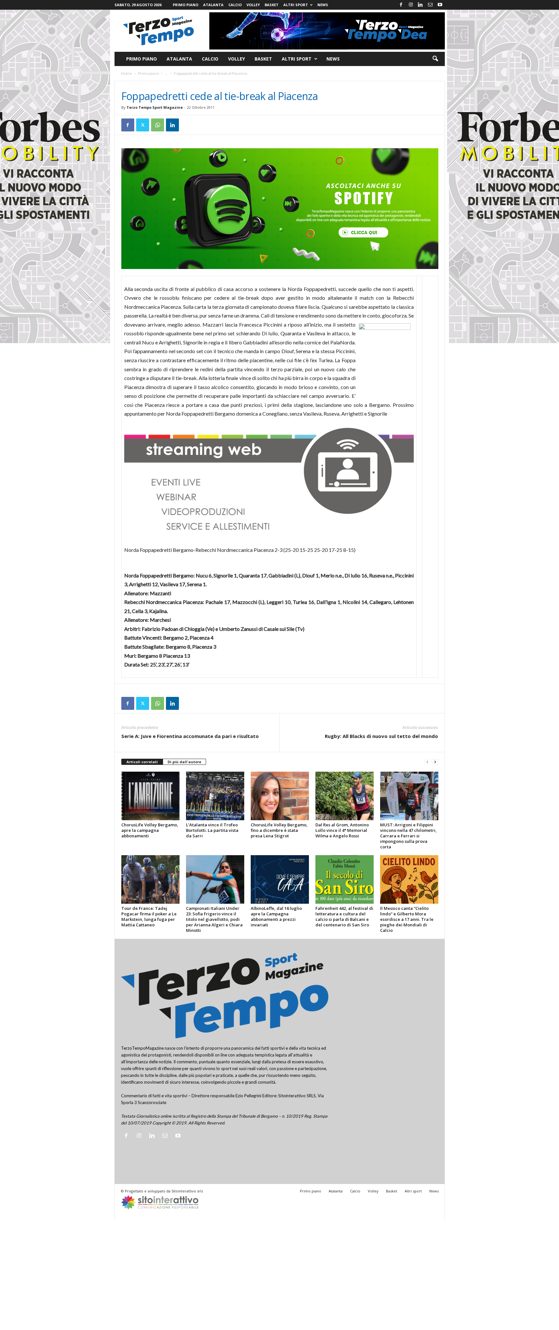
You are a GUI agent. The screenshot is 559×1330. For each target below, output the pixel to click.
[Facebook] (401, 5)
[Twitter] (142, 124)
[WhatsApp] (157, 124)
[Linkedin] (420, 5)
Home (126, 73)
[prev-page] (427, 762)
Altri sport (295, 4)
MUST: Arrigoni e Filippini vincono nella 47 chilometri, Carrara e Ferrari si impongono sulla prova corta (408, 836)
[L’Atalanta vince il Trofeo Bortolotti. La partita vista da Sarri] (215, 796)
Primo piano (185, 4)
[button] (435, 59)
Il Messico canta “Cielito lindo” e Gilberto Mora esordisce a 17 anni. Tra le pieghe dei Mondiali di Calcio (406, 919)
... (166, 73)
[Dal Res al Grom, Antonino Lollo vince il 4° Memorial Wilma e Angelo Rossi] (344, 796)
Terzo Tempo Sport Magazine (154, 107)
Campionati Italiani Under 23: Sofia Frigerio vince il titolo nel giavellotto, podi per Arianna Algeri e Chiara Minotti (214, 919)
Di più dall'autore (184, 761)
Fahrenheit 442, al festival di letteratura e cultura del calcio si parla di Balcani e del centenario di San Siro (344, 916)
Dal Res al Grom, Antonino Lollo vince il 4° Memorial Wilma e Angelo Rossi (342, 830)
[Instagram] (411, 5)
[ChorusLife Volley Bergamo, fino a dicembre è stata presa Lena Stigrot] (280, 796)
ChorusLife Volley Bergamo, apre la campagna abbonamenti (149, 830)
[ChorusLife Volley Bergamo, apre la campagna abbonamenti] (150, 796)
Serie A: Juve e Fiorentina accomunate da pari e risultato (190, 736)
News (322, 4)
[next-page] (435, 762)
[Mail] (430, 5)
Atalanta (213, 4)
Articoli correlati (142, 761)
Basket (272, 4)
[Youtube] (440, 5)
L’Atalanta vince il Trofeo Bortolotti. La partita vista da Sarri (212, 830)
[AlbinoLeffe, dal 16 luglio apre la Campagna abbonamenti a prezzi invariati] (280, 879)
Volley (253, 4)
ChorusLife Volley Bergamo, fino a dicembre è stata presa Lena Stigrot (279, 830)
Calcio (235, 4)
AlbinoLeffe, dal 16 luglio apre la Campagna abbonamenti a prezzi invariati (276, 916)
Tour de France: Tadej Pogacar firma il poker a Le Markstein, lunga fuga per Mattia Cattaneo (149, 916)
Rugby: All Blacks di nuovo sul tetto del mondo (381, 736)
